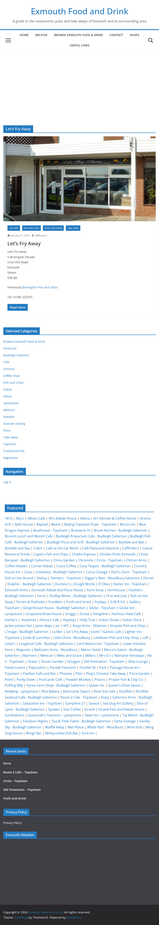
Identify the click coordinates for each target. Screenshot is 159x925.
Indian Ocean (109, 620)
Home (24, 35)
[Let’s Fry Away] (79, 178)
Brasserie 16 (80, 530)
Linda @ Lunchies (36, 637)
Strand (89, 709)
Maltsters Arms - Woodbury (55, 649)
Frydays (101, 602)
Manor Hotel (90, 649)
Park (102, 667)
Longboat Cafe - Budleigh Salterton (46, 643)
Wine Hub (134, 727)
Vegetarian (10, 458)
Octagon (73, 661)
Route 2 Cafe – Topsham (20, 772)
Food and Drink (53, 228)
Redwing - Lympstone (21, 691)
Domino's (62, 584)
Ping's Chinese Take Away (106, 673)
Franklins (55, 602)
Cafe (6, 362)
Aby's (20, 518)
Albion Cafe (36, 518)
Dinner (148, 578)
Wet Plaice (75, 727)
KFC (66, 625)
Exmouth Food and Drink (79, 11)
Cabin (38, 548)
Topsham (9, 444)
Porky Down (26, 679)
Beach (56, 524)
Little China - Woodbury (71, 637)
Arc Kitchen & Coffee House (114, 518)
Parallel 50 (88, 667)
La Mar (57, 631)
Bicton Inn (128, 524)
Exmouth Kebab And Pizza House (57, 590)
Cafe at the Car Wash (62, 548)
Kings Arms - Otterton (90, 625)
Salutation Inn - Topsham (42, 703)
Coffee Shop (11, 376)
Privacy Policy (12, 823)
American (10, 348)
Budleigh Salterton (16, 355)
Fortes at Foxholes (30, 602)
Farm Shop (95, 590)
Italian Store (132, 620)
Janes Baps (43, 625)
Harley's (11, 620)
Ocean (32, 661)
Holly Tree (87, 620)
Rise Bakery (50, 691)
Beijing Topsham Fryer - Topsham (90, 524)
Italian (7, 396)
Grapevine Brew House (43, 614)
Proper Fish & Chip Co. (126, 679)
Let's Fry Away (77, 631)
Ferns (41, 596)
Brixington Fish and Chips (40, 287)
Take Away (73, 228)
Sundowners (14, 715)
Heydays (69, 620)
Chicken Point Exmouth (117, 554)
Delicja (42, 578)
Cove (28, 572)
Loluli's (10, 643)
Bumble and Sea (17, 548)
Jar (58, 625)
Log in (7, 482)
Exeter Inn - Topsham (130, 584)
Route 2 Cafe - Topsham (79, 697)
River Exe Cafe (105, 691)
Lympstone (10, 403)
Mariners (30, 655)
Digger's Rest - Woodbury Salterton (112, 578)
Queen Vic (97, 685)
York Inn (88, 733)
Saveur (94, 703)
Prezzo (99, 679)
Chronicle (85, 560)
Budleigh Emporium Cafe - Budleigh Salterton (91, 536)
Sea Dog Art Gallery (118, 703)
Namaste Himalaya (129, 655)
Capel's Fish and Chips (51, 554)
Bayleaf (42, 524)
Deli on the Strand (19, 578)
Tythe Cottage (125, 721)
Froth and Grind (78, 602)
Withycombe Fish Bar (61, 733)
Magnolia (23, 649)
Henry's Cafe (49, 620)
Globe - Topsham (102, 608)
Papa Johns (37, 667)
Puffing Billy (14, 685)
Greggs (70, 614)
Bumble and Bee (131, 542)
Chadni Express (84, 554)
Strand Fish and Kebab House (121, 709)
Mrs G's (105, 655)
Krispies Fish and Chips (128, 625)
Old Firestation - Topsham (104, 661)
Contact (116, 35)
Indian (7, 389)
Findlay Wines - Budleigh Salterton (75, 596)
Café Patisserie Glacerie (100, 548)
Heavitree (28, 620)
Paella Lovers (15, 667)
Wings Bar (34, 733)
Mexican (9, 410)
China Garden (64, 560)
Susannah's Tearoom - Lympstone (54, 715)
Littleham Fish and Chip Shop (116, 637)
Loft (145, 637)
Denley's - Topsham (66, 578)
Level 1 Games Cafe (106, 631)
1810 (8, 518)
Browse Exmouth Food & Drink (78, 35)
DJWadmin (41, 235)
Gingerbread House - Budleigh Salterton (54, 608)
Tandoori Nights (35, 721)
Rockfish (125, 691)
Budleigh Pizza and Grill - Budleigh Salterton (81, 542)
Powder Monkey (78, 679)
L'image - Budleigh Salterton (26, 631)
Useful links (79, 45)
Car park (13, 228)
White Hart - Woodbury (105, 727)
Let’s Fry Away (24, 243)
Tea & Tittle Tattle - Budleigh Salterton (81, 721)
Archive (41, 35)
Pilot (79, 673)
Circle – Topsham (15, 781)
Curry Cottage (97, 572)
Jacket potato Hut (18, 625)
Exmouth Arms (16, 590)
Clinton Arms (136, 560)
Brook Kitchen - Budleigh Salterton (120, 530)
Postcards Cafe (50, 679)
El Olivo (104, 584)
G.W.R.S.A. (118, 602)
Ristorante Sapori (76, 691)
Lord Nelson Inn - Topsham (98, 643)
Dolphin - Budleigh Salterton (29, 584)
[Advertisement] (79, 82)
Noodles (9, 417)
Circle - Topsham (110, 560)
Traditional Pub (14, 451)
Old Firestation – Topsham (22, 790)
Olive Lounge (138, 661)
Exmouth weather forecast (29, 888)
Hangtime (100, 614)
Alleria (85, 518)
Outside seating (14, 424)
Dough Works (84, 584)
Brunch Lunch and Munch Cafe (29, 536)
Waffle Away (54, 727)
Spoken (54, 709)
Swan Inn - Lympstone (102, 715)
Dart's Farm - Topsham (129, 572)
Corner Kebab (42, 566)
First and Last (116, 596)
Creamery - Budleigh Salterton (58, 572)
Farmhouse (116, 590)
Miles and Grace (69, 655)
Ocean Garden (52, 661)
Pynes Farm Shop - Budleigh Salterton (55, 685)
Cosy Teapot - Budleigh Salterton (105, 566)
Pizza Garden (139, 673)
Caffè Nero (130, 548)
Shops (134, 35)
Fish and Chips (31, 228)
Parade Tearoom (63, 667)
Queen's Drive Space (124, 685)
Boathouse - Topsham (50, 530)
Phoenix (65, 673)
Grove (84, 614)
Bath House (24, 524)
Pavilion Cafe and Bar (39, 673)
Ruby (105, 697)
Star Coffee (72, 709)
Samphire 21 (75, 703)
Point (9, 679)
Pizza (6, 430)
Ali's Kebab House (63, 518)
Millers (90, 655)
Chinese (8, 369)
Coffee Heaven (16, 566)
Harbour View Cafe (126, 614)
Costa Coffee (66, 566)
